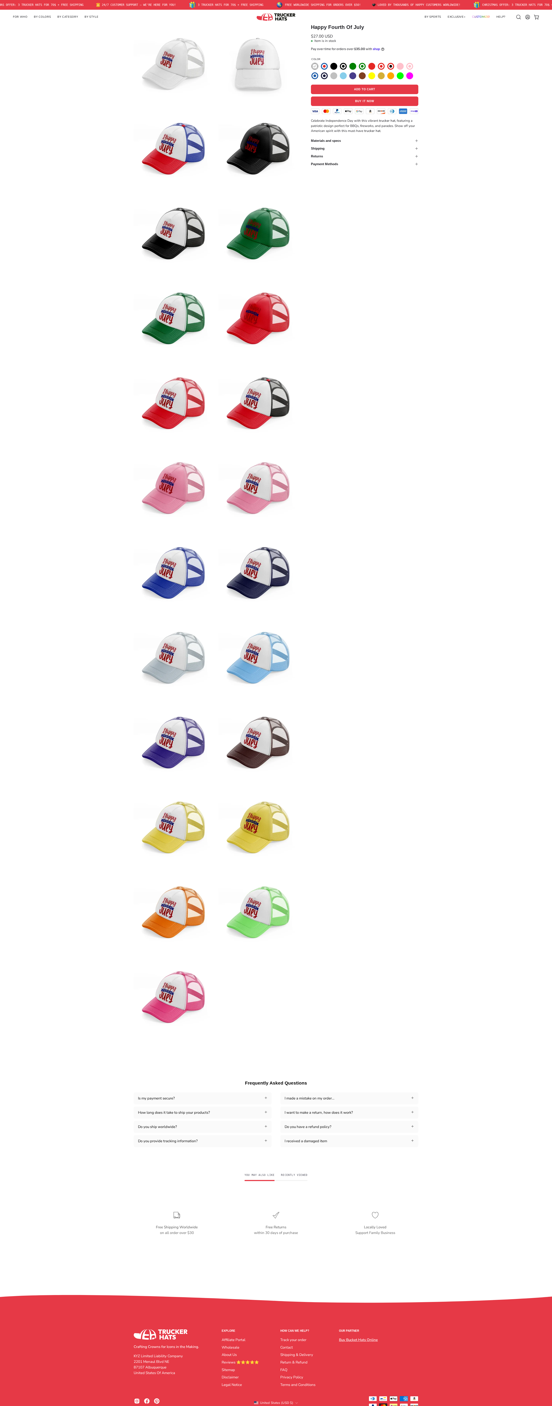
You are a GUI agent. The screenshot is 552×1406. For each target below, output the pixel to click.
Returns (317, 156)
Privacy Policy (291, 1377)
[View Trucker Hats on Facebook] (147, 1401)
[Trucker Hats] (276, 17)
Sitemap (228, 1369)
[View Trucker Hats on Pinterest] (157, 1401)
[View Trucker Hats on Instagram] (137, 1401)
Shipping (318, 148)
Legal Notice (232, 1384)
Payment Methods (324, 164)
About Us (229, 1354)
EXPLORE (228, 1330)
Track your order (293, 1339)
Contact (286, 1347)
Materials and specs (326, 140)
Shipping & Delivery (296, 1354)
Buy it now (364, 101)
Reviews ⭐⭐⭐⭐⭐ (240, 1362)
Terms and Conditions (297, 1384)
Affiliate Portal (233, 1339)
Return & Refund (293, 1362)
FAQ (283, 1369)
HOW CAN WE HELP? (294, 1330)
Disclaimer (230, 1377)
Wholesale (230, 1347)
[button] (20, 17)
